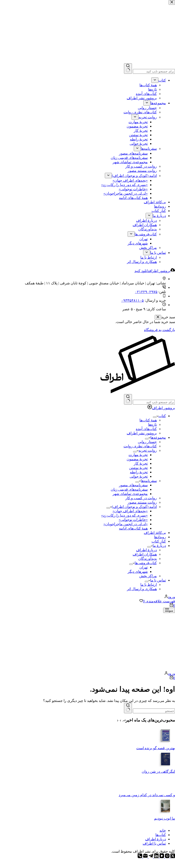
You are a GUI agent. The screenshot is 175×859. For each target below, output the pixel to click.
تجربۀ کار (141, 463)
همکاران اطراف (145, 554)
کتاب (162, 416)
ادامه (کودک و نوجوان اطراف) (134, 507)
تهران (143, 567)
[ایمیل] (145, 857)
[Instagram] (167, 857)
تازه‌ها (152, 424)
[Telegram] (150, 857)
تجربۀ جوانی (139, 476)
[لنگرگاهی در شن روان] (166, 767)
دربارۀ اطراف (146, 550)
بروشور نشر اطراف (142, 433)
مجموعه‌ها (158, 437)
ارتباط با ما (148, 584)
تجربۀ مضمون (137, 459)
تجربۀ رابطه (139, 472)
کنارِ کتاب (159, 541)
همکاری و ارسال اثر (142, 589)
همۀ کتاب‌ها (148, 420)
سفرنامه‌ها (149, 481)
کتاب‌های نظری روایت (140, 446)
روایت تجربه (148, 450)
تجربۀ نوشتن (138, 468)
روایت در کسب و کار (141, 498)
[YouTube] (161, 857)
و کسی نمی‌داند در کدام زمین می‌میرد (147, 795)
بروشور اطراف (163, 408)
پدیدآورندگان (147, 559)
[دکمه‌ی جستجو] (128, 399)
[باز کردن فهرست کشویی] (155, 417)
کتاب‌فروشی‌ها (146, 563)
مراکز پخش (148, 576)
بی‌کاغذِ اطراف (155, 533)
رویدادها (160, 537)
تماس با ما (158, 580)
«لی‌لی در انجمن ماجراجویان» (125, 524)
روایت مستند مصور (142, 502)
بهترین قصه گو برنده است (155, 748)
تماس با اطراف (154, 843)
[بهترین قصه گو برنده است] (166, 744)
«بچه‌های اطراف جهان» (130, 511)
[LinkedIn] (156, 857)
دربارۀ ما (159, 546)
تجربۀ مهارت (138, 455)
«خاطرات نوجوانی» (133, 520)
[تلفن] (140, 857)
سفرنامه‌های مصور (133, 485)
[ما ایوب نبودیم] (166, 814)
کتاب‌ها (160, 835)
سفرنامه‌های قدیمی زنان (129, 489)
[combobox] (154, 402)
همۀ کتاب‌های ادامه (133, 528)
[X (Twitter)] (172, 857)
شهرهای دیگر (138, 572)
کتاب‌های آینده (146, 429)
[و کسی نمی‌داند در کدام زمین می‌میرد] (166, 791)
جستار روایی (147, 442)
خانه (163, 830)
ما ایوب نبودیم (164, 818)
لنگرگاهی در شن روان (158, 771)
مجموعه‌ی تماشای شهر (130, 494)
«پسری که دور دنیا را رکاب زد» (124, 515)
